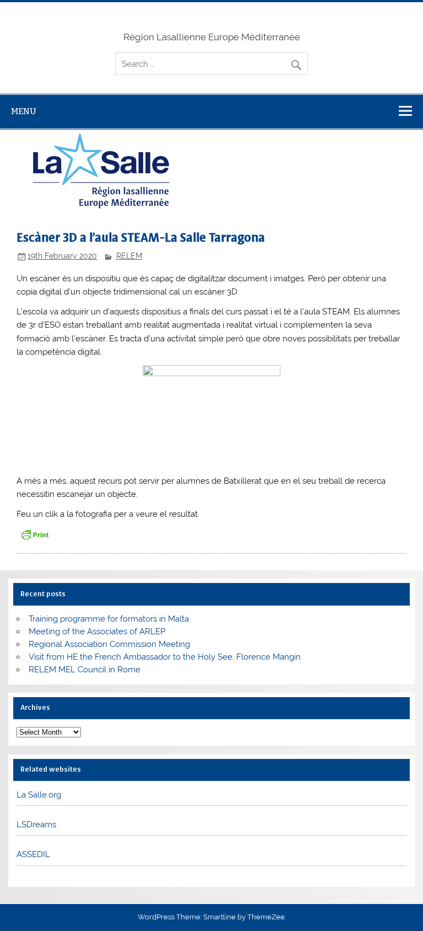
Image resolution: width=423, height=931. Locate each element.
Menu (23, 111)
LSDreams (36, 825)
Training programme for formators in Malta (109, 619)
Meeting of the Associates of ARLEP (97, 631)
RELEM (129, 256)
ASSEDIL (33, 854)
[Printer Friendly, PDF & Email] (35, 534)
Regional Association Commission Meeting (109, 644)
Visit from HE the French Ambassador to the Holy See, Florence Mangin (165, 657)
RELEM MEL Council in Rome (84, 670)
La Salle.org (39, 795)
